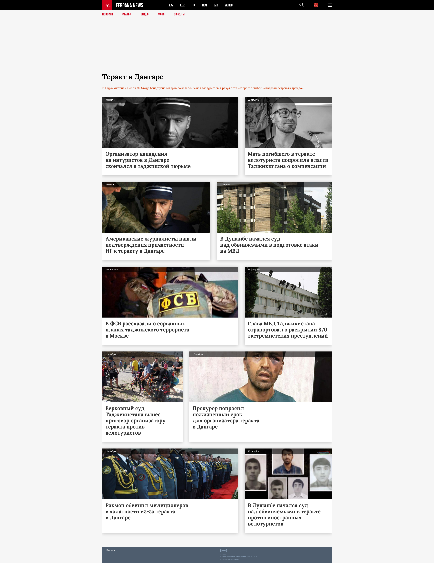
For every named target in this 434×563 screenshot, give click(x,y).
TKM (204, 5)
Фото (161, 14)
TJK (193, 5)
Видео (145, 14)
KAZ (171, 5)
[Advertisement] (217, 48)
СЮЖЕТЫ (179, 14)
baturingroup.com (243, 556)
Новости (107, 14)
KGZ (182, 5)
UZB (216, 5)
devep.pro (235, 559)
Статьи (126, 14)
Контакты (110, 550)
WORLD (229, 5)
